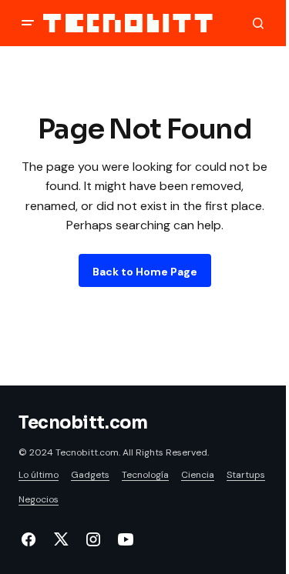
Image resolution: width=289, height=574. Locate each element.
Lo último (38, 475)
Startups (246, 475)
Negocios (38, 499)
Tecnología (145, 475)
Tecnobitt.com (82, 422)
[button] (27, 23)
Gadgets (90, 475)
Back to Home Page (144, 272)
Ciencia (197, 475)
